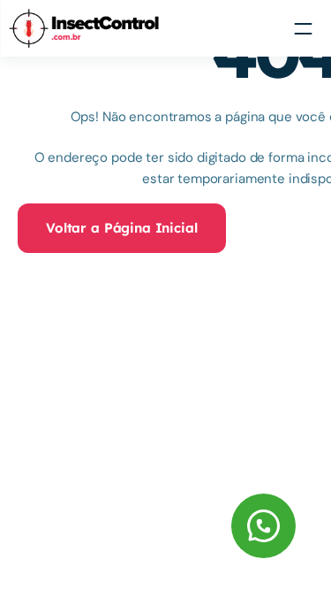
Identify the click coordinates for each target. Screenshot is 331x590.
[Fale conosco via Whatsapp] (161, 526)
